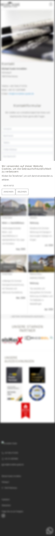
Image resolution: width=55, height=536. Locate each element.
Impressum (6, 499)
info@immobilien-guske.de (21, 93)
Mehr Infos (8, 185)
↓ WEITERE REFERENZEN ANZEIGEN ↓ (27, 316)
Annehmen (8, 192)
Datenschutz (6, 505)
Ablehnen (22, 192)
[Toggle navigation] (50, 4)
